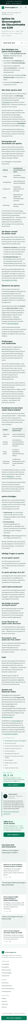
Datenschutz (5, 1004)
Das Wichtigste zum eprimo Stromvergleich (15, 741)
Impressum (4, 1001)
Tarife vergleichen (13, 785)
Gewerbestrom (5, 976)
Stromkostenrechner (7, 986)
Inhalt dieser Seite (12, 43)
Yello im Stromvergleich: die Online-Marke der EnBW (13, 931)
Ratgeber (4, 998)
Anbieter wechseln (6, 970)
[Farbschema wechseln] (25, 7)
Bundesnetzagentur (7, 717)
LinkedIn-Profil (6, 814)
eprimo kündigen (9, 760)
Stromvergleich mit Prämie (9, 280)
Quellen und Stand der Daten (11, 768)
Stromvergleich (16, 721)
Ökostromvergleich (13, 324)
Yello (23, 126)
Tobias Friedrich (12, 794)
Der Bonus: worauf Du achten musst (13, 748)
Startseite (4, 12)
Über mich (4, 1007)
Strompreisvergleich (7, 973)
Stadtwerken (10, 476)
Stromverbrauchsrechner (8, 988)
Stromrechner (5, 983)
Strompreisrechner (6, 991)
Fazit (6, 765)
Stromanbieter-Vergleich (10, 734)
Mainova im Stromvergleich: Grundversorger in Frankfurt (13, 865)
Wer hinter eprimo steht (10, 743)
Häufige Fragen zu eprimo (11, 763)
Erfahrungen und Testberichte (12, 753)
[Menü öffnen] (20, 7)
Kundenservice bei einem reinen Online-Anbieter (14, 757)
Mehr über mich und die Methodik (11, 811)
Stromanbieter (6, 102)
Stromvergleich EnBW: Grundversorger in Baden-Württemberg (11, 898)
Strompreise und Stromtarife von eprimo (14, 746)
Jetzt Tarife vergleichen (14, 1018)
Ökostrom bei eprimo (10, 751)
